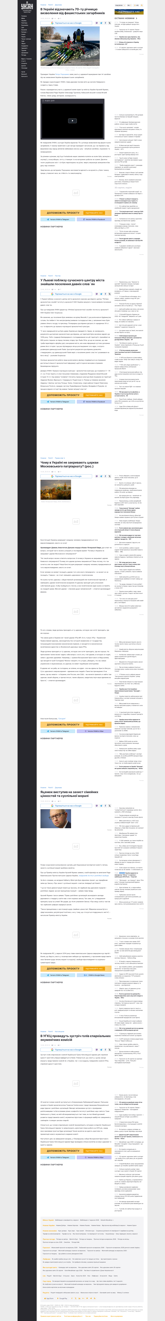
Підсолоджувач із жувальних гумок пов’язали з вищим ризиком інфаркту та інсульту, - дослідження (129, 983)
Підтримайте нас (129, 12)
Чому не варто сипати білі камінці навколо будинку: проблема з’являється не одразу (129, 557)
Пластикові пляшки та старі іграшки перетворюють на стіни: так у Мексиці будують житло (129, 683)
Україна (23, 20)
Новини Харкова (72, 1225)
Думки (23, 65)
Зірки (72, 1276)
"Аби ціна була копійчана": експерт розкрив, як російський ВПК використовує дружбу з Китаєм (129, 756)
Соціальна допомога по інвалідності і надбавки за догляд (114, 1231)
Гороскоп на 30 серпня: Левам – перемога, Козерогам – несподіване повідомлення (127, 1109)
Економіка (24, 25)
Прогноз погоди (49, 1239)
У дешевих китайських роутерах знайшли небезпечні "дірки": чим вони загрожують (128, 247)
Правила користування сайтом (50, 1316)
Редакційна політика (101, 1316)
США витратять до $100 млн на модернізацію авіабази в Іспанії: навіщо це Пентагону (128, 578)
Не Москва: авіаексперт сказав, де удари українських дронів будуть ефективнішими (128, 656)
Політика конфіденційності (73, 1316)
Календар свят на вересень (68, 1267)
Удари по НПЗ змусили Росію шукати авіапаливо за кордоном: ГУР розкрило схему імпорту (129, 976)
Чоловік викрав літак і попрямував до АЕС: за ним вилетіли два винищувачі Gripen (128, 950)
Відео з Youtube (26, 59)
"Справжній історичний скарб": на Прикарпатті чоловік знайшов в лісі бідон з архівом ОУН (128, 193)
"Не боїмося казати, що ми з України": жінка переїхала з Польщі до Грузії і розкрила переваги (129, 345)
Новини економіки (50, 1231)
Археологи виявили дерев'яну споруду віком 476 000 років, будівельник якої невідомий (128, 1196)
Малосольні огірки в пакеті (89, 1292)
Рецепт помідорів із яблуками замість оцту (65, 1292)
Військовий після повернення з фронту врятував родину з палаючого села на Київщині (129, 705)
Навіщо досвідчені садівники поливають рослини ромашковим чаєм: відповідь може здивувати (127, 1189)
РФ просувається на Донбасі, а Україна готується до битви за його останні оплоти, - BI (127, 394)
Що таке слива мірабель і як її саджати (109, 1281)
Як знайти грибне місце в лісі (61, 1259)
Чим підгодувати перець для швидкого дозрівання (109, 1284)
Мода (110, 1276)
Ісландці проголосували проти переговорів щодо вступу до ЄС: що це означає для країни (127, 381)
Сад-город (47, 1281)
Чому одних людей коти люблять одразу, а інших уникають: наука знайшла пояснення (128, 571)
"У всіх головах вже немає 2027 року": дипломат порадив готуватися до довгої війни (128, 943)
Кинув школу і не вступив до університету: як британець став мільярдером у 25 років (126, 1097)
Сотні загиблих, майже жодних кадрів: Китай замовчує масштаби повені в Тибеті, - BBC (129, 549)
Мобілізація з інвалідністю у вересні (66, 1220)
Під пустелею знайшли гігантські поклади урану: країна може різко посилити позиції (129, 669)
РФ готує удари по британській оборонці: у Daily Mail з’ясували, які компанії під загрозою (129, 828)
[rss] (94, 1298)
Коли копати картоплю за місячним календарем (58, 1287)
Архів (23, 72)
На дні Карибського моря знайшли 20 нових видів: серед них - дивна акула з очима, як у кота (128, 1023)
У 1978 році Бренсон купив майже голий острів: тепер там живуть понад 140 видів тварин (128, 359)
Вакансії (24, 74)
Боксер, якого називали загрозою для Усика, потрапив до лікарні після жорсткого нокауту (128, 181)
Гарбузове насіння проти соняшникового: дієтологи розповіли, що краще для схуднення (128, 896)
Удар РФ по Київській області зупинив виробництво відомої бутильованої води (129, 408)
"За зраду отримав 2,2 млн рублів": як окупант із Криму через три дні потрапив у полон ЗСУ (129, 586)
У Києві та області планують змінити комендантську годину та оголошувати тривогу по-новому (126, 200)
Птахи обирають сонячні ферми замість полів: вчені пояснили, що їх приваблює (127, 477)
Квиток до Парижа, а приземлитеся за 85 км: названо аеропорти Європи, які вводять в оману (128, 1181)
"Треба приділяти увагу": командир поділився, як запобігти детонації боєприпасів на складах (128, 167)
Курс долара (62, 1231)
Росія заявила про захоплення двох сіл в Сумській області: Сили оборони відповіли (129, 530)
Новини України (49, 1225)
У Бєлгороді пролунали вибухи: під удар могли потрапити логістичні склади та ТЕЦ (129, 374)
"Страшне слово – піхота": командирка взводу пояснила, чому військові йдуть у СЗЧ (126, 226)
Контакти (24, 76)
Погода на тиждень (85, 1239)
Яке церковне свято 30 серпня (53, 1270)
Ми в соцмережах (117, 1316)
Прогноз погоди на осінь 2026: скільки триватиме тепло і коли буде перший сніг (127, 855)
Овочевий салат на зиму (108, 1292)
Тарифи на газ (66, 1234)
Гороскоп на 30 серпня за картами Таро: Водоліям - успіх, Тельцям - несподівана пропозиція (128, 1060)
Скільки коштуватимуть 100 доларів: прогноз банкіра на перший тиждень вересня (129, 116)
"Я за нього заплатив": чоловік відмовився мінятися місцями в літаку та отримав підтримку (128, 129)
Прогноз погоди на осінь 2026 (52, 1242)
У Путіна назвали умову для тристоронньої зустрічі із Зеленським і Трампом (128, 352)
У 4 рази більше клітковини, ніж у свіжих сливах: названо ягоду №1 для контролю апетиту (128, 298)
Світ (22, 27)
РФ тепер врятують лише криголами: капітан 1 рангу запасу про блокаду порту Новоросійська (127, 564)
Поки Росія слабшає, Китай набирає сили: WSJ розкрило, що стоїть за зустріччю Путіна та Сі (129, 401)
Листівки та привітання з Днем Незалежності (99, 1270)
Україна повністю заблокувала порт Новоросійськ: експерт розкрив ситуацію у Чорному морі (129, 698)
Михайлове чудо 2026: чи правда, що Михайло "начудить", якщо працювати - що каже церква (129, 1144)
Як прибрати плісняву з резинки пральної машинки (89, 1262)
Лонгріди (24, 68)
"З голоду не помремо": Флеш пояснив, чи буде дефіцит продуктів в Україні (127, 24)
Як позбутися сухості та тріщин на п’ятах (85, 1259)
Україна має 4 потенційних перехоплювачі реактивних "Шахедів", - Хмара (128, 691)
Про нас (88, 1316)
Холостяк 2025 (81, 1276)
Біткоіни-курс (90, 1231)
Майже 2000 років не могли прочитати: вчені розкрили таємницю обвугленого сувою (127, 743)
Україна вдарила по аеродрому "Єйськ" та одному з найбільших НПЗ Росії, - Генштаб (126, 875)
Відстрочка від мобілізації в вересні (113, 1225)
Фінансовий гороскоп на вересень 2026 (64, 1247)
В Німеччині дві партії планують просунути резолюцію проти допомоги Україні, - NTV (127, 147)
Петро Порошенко (62, 74)
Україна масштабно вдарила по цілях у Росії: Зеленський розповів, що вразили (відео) (127, 721)
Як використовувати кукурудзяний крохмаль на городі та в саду (73, 1281)
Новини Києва (95, 1225)
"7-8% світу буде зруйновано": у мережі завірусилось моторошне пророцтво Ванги (127, 366)
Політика (24, 23)
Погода (23, 55)
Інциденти (24, 46)
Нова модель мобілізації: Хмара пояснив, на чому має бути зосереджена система (128, 522)
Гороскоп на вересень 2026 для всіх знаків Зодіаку (123, 1247)
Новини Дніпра (61, 1225)
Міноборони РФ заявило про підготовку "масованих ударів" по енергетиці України (126, 835)
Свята (116, 1276)
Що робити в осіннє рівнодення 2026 (70, 1253)
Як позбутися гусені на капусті (53, 1284)
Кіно (88, 1276)
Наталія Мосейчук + (107, 1220)
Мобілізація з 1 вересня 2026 (89, 1220)
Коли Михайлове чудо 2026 (73, 1270)
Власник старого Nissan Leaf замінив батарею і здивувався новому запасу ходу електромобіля (129, 174)
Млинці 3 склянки (123, 1292)
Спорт (23, 34)
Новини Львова (85, 1225)
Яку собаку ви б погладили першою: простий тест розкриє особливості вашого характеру (129, 847)
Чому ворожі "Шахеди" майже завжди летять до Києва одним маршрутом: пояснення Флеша (127, 510)
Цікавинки (24, 52)
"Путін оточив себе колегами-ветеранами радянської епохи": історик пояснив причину (128, 233)
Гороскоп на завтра (93, 1250)
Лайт (23, 41)
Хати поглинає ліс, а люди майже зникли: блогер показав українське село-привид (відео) (128, 889)
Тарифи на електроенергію (51, 1234)
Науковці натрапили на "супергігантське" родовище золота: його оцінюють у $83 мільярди (128, 810)
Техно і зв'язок (26, 39)
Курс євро (71, 1231)
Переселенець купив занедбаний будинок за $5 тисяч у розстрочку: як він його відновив (128, 502)
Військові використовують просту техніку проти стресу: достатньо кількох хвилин (128, 644)
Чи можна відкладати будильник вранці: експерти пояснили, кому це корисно (128, 736)
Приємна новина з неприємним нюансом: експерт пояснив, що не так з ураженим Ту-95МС (127, 728)
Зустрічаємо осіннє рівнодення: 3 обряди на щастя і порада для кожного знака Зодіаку (128, 862)
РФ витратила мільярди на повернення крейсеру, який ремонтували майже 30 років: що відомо (128, 490)
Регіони (24, 32)
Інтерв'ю (24, 63)
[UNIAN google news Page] (83, 1298)
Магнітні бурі (73, 1239)
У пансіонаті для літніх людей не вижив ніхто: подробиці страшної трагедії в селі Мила (129, 714)
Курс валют (80, 1231)
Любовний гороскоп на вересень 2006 (91, 1247)
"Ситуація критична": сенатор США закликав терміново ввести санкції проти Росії (129, 213)
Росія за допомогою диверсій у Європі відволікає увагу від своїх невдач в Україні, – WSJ (129, 995)
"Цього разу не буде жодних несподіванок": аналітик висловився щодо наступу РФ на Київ (128, 160)
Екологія (24, 30)
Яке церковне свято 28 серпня (88, 1267)
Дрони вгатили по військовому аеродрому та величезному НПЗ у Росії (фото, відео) (128, 1053)
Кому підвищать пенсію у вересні (127, 1234)
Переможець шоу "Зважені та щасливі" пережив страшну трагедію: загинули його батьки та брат (127, 284)
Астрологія (103, 1276)
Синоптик (67, 1242)
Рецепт (49, 1276)
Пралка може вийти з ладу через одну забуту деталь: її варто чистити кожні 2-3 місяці (129, 593)
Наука (23, 36)
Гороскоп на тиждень (50, 1253)
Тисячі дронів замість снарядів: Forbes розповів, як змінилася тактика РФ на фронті (129, 240)
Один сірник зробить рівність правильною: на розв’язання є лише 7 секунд (127, 1046)
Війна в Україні (48, 1220)
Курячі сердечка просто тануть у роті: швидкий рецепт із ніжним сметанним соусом (129, 1010)
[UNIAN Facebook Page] (71, 1298)
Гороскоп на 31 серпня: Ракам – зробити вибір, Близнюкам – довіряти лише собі (129, 31)
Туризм (23, 50)
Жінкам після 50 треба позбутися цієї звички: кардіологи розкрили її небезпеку (128, 608)
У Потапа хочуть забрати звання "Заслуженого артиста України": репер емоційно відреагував (127, 676)
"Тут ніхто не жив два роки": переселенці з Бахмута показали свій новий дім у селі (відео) (129, 600)
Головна (24, 16)
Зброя (23, 43)
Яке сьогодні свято (50, 1267)
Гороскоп (46, 1248)
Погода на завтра (62, 1239)
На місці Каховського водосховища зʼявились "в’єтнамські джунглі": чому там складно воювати (128, 1003)
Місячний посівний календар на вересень (78, 1284)
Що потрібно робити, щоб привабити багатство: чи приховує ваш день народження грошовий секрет (129, 968)
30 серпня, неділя (123, 187)
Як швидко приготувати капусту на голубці (57, 1262)
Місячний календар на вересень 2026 (114, 1250)
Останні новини (124, 18)
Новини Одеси (131, 1225)
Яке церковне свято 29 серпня (110, 1267)
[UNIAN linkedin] (79, 1298)
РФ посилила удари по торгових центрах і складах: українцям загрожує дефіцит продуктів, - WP (128, 537)
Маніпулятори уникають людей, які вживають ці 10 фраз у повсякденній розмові (128, 291)
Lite (44, 1276)
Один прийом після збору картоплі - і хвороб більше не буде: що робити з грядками (129, 1116)
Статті (23, 61)
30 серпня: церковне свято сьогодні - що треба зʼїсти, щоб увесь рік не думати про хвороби (129, 1158)
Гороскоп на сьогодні (50, 1250)
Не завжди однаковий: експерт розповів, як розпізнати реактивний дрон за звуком (129, 1203)
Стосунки (66, 1276)
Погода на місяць (123, 1239)
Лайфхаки (46, 1259)
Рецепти (46, 1293)
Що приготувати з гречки (109, 1259)
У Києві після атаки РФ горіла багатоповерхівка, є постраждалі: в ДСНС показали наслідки (128, 1124)
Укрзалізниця (110, 1234)
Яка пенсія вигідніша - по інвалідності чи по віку (88, 1234)
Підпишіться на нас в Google (68, 23)
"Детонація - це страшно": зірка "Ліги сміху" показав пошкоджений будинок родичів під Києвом (129, 882)
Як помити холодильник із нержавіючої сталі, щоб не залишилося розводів (127, 1151)
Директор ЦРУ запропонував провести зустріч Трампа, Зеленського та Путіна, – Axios (129, 1136)
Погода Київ (75, 1242)
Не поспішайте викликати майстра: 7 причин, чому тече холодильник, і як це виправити (129, 773)
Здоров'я (24, 48)
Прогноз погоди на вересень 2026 (105, 1239)
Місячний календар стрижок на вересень (72, 1250)
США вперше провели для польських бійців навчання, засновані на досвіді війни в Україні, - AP (128, 337)
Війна (23, 18)
